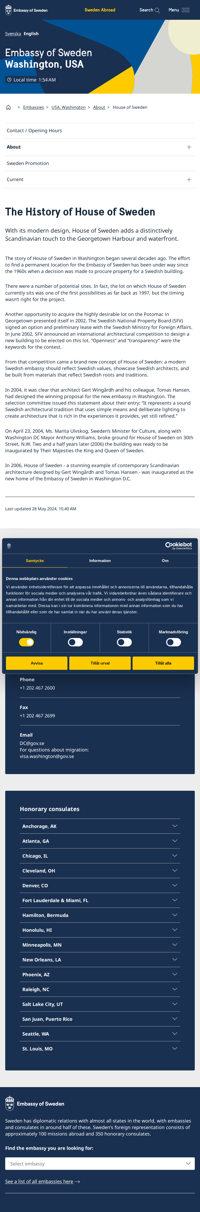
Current (15, 179)
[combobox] (100, 1163)
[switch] (75, 642)
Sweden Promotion (28, 163)
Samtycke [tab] (35, 560)
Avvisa (37, 663)
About (99, 107)
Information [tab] (100, 560)
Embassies (33, 107)
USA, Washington (69, 107)
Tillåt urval (100, 663)
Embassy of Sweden (48, 58)
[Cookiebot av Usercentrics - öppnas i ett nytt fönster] (171, 546)
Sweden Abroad (100, 10)
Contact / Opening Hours (34, 130)
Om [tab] (165, 560)
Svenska (13, 33)
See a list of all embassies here (39, 1181)
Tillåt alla (163, 663)
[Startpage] (10, 107)
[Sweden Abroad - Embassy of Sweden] (31, 9)
